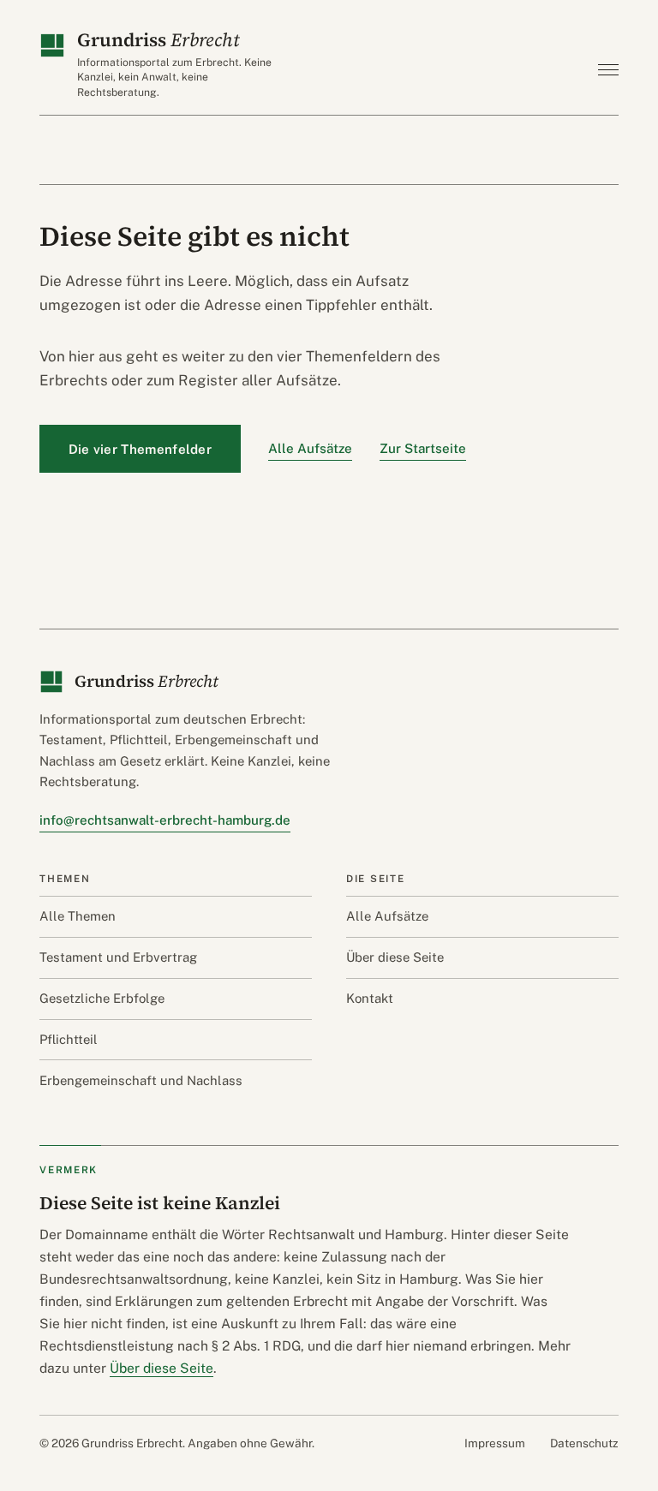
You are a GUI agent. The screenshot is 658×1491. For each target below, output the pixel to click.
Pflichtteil (68, 1039)
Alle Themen (77, 916)
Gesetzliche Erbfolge (101, 998)
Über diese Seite (395, 957)
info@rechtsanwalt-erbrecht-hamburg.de (164, 820)
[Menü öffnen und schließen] (605, 69)
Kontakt (369, 998)
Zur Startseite (423, 448)
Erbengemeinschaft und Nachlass (140, 1080)
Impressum (494, 1443)
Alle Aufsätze (310, 448)
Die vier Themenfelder (140, 449)
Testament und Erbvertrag (118, 957)
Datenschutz (584, 1443)
